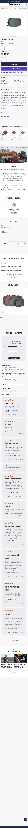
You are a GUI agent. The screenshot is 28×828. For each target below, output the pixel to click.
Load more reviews (14, 640)
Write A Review (14, 358)
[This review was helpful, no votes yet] (19, 414)
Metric (26, 250)
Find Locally (3, 120)
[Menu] (2, 4)
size (7, 391)
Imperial (22, 250)
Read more (15, 489)
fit (3, 391)
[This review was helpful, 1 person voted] (19, 603)
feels (15, 391)
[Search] (3, 4)
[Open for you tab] (25, 819)
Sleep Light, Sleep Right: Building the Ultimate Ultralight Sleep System (6, 666)
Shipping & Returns (5, 116)
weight (10, 391)
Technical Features (14, 147)
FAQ (27, 147)
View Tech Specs (5, 57)
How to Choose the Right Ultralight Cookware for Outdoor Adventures (19, 666)
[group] (14, 23)
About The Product (5, 89)
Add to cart (14, 64)
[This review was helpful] (19, 544)
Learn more (14, 212)
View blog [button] (14, 672)
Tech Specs (22, 147)
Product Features (4, 113)
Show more (5, 394)
